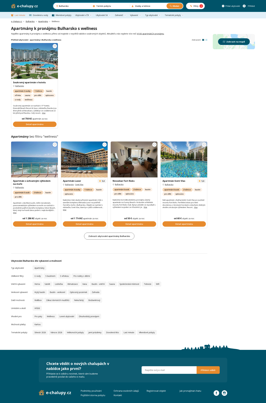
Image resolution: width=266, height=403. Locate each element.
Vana (84, 284)
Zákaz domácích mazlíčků (57, 300)
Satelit (47, 284)
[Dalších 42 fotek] (34, 159)
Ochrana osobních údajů (126, 390)
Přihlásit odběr (208, 370)
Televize (147, 284)
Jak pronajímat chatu (190, 390)
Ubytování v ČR (82, 15)
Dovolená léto (112, 332)
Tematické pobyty (173, 15)
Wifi (157, 284)
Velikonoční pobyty (75, 332)
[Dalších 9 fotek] (84, 159)
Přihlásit (251, 6)
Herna (37, 284)
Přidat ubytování (232, 6)
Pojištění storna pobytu (93, 395)
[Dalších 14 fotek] (134, 159)
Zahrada (95, 292)
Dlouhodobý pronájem (89, 316)
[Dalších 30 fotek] (184, 159)
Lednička (59, 284)
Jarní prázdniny (94, 332)
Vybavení (134, 15)
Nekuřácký (79, 300)
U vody (37, 276)
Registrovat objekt (156, 390)
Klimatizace (72, 284)
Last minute (20, 15)
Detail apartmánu (35, 124)
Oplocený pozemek (78, 292)
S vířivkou (64, 276)
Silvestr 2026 (40, 332)
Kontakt (118, 395)
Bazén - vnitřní (98, 284)
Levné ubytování (66, 316)
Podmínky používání (91, 390)
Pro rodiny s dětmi (81, 276)
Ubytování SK (102, 15)
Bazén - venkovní (57, 292)
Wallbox (38, 300)
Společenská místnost (129, 284)
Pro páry (38, 316)
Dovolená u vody (40, 15)
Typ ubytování (151, 15)
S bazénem (50, 276)
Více (43, 113)
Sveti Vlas (79, 184)
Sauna (112, 284)
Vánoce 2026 (56, 332)
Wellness (51, 316)
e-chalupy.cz (16, 21)
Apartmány (43, 21)
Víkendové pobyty (63, 15)
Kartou (37, 324)
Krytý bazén (39, 292)
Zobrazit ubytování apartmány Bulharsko (109, 236)
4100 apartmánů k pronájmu (150, 33)
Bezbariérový (94, 300)
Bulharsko (30, 21)
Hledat (176, 6)
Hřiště (37, 308)
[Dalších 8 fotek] (34, 61)
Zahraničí (119, 15)
